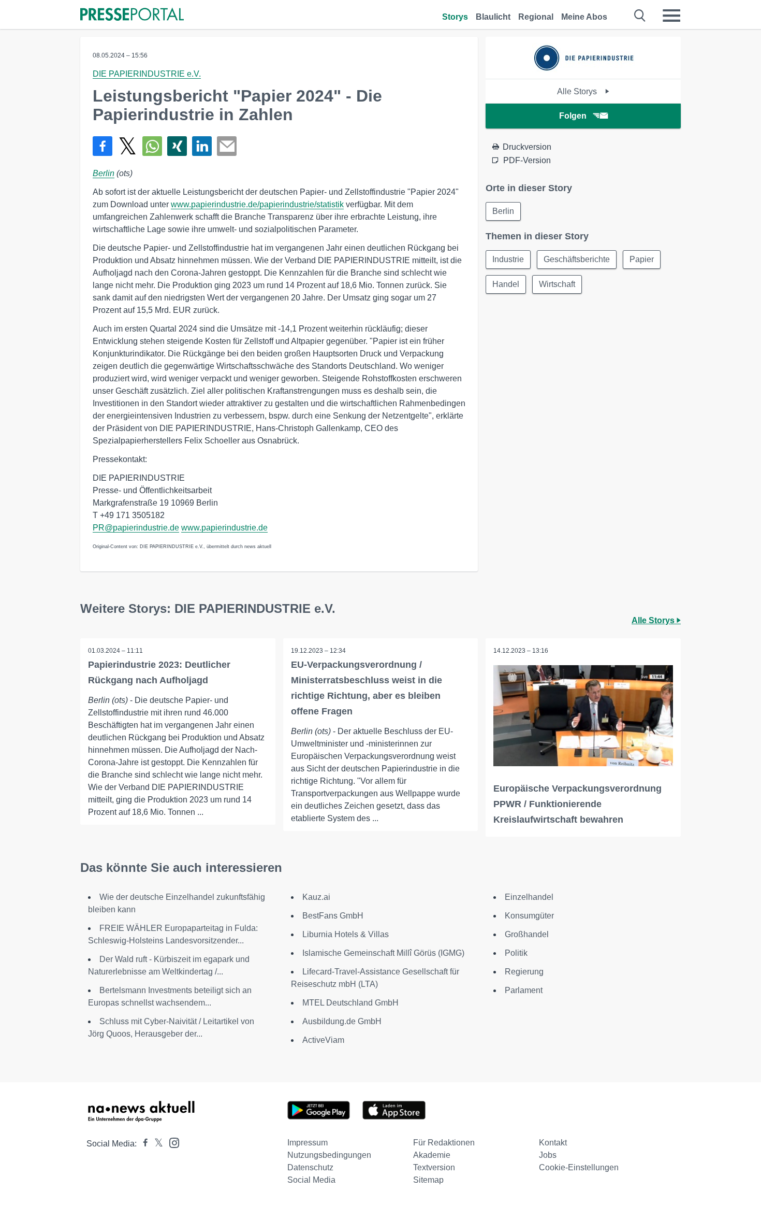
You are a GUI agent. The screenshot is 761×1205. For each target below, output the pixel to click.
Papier (642, 259)
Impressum (307, 1142)
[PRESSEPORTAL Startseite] (132, 15)
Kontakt (553, 1142)
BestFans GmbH (332, 915)
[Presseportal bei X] (155, 1143)
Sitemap (428, 1179)
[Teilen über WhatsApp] (152, 146)
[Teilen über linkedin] (202, 146)
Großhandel (527, 934)
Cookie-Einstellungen (579, 1167)
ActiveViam (323, 1040)
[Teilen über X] (127, 146)
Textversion (434, 1167)
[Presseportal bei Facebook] (142, 1143)
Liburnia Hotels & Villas (345, 934)
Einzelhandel (529, 897)
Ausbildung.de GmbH (342, 1021)
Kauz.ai (316, 897)
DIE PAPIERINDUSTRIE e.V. (147, 73)
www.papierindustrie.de (224, 527)
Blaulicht (493, 16)
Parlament (524, 990)
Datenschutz (310, 1167)
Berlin (103, 173)
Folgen (573, 115)
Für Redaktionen (444, 1142)
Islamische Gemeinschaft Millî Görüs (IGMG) (383, 953)
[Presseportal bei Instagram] (171, 1142)
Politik (516, 953)
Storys (455, 16)
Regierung (524, 971)
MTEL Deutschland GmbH (350, 1002)
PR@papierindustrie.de (136, 527)
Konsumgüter (529, 915)
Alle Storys (578, 91)
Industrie (508, 259)
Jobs (548, 1155)
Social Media (311, 1179)
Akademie (431, 1155)
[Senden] (227, 146)
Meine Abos (584, 16)
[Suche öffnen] (640, 15)
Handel (505, 284)
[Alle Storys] (583, 69)
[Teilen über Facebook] (102, 146)
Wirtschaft (557, 284)
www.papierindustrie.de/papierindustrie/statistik (257, 204)
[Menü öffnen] (671, 15)
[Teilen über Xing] (177, 146)
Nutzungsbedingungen (329, 1155)
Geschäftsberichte (577, 259)
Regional (535, 16)
